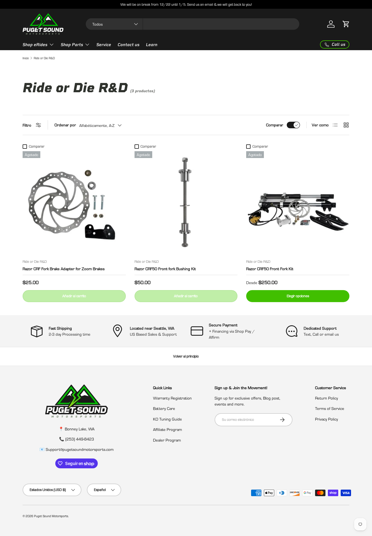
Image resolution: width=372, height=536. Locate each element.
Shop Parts (72, 44)
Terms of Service (329, 408)
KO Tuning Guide (167, 419)
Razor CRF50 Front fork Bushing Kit (165, 268)
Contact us (128, 44)
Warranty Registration (172, 398)
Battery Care (164, 408)
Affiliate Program (167, 429)
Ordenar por (65, 124)
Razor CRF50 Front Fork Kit (269, 268)
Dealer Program (167, 440)
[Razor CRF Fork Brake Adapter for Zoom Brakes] (74, 203)
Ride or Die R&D (44, 57)
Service (103, 44)
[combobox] (193, 24)
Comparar (274, 124)
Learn (151, 44)
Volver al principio (186, 356)
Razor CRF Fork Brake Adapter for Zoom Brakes (64, 268)
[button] (346, 24)
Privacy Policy (326, 419)
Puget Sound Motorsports (51, 516)
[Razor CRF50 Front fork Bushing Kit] (186, 203)
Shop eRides (35, 44)
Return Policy (326, 398)
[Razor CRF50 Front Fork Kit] (297, 203)
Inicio (26, 57)
